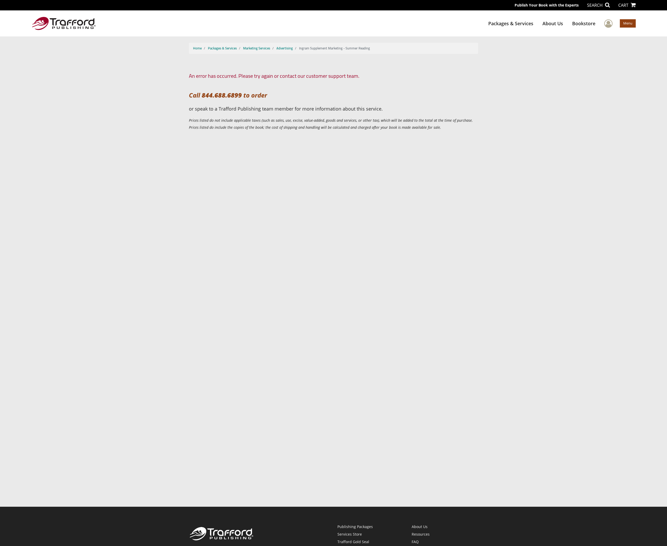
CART (623, 5)
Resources (421, 534)
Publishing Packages (355, 526)
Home (197, 48)
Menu (627, 23)
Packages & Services (510, 23)
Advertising (284, 48)
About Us (552, 23)
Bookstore (583, 23)
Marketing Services (256, 48)
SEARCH (595, 5)
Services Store (349, 534)
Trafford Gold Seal (353, 541)
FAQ (415, 541)
